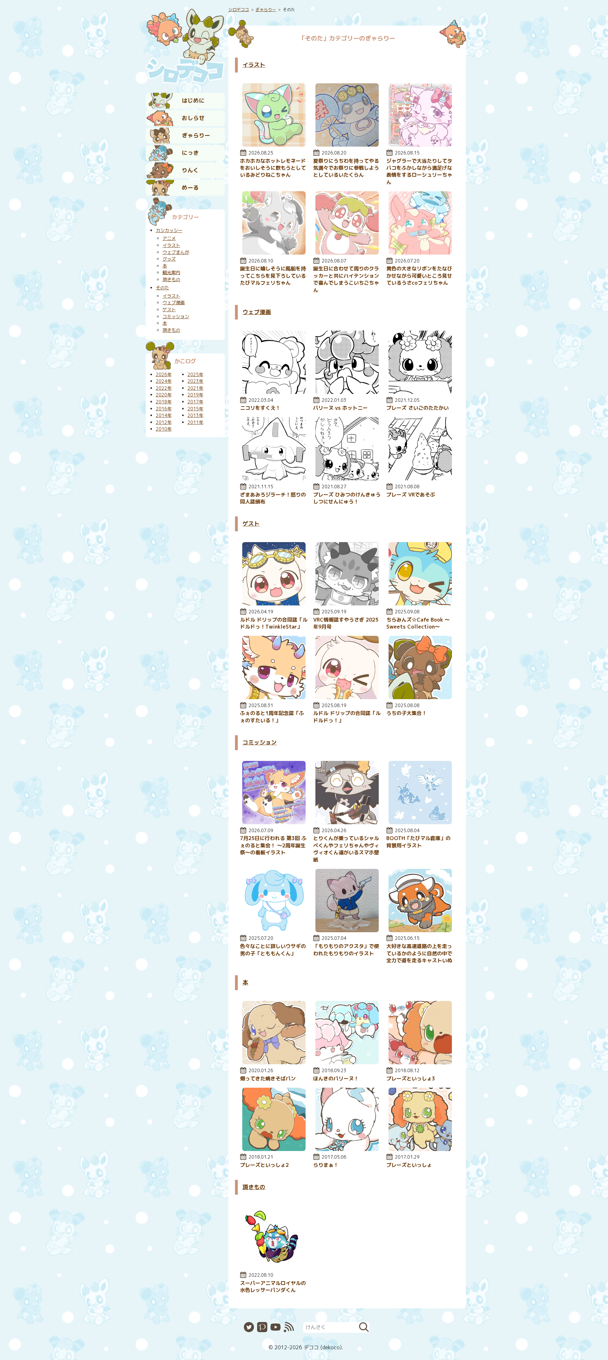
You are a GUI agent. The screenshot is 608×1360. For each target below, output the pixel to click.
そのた (162, 288)
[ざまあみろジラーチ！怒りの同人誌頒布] (274, 478)
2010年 (164, 429)
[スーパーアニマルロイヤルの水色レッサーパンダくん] (274, 1266)
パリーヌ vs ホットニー (340, 407)
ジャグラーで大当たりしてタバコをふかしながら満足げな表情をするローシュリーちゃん (419, 171)
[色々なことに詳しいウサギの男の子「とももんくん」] (274, 930)
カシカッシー (169, 230)
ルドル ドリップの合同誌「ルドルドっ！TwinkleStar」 (273, 623)
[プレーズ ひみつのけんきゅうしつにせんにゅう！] (347, 478)
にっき (190, 153)
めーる (190, 188)
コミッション (260, 742)
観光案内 (171, 272)
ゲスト (251, 524)
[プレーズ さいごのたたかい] (420, 392)
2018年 (164, 402)
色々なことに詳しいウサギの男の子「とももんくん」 (273, 950)
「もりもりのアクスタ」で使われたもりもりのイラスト (346, 950)
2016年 (164, 409)
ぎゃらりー (196, 135)
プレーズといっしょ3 (410, 1078)
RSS (289, 1327)
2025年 (195, 374)
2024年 (164, 381)
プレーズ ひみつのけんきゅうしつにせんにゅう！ (347, 498)
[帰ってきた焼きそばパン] (274, 1062)
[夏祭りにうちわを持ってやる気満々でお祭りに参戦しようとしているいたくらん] (347, 144)
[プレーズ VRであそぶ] (420, 478)
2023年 (195, 381)
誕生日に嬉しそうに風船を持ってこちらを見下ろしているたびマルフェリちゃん (273, 275)
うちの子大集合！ (406, 713)
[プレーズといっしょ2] (274, 1149)
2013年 (195, 415)
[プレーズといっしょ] (420, 1149)
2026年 (164, 374)
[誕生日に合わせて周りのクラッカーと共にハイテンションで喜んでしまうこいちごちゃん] (347, 252)
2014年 (164, 415)
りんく (190, 170)
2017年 (195, 402)
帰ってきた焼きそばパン (268, 1078)
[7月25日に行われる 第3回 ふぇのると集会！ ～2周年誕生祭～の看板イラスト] (274, 822)
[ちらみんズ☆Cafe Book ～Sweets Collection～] (420, 603)
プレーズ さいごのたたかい (417, 407)
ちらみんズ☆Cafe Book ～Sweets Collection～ (418, 623)
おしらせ (193, 118)
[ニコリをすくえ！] (274, 392)
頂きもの (254, 1187)
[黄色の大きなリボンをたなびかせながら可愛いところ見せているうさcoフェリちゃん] (420, 252)
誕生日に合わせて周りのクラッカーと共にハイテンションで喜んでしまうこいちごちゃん (346, 279)
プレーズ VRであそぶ (410, 494)
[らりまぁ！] (347, 1149)
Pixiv (262, 1327)
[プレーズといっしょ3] (420, 1062)
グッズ (169, 259)
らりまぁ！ (326, 1164)
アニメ (169, 238)
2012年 (164, 422)
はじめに (193, 100)
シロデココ (238, 9)
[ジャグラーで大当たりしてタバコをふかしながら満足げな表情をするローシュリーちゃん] (420, 144)
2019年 (195, 395)
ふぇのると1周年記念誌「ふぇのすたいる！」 (272, 717)
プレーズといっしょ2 (264, 1164)
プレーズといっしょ (409, 1164)
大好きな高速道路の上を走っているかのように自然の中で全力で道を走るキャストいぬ (419, 953)
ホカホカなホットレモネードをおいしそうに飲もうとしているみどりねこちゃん (273, 168)
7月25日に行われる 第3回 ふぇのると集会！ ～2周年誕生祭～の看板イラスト (273, 845)
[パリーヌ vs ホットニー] (347, 392)
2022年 (164, 388)
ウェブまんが (175, 252)
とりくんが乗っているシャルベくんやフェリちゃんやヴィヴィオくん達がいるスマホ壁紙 (346, 849)
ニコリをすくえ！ (260, 407)
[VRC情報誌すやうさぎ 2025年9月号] (347, 603)
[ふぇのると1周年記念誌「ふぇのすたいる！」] (274, 697)
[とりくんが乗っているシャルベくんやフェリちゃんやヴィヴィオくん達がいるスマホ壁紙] (347, 822)
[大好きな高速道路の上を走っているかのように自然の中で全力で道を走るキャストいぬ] (420, 930)
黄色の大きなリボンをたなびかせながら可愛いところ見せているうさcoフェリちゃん (419, 275)
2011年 (195, 422)
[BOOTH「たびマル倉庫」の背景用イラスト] (420, 822)
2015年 (195, 409)
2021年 (195, 388)
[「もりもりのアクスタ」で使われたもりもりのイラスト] (347, 930)
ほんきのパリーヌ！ (336, 1078)
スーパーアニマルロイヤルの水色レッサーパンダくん (273, 1287)
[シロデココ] (185, 44)
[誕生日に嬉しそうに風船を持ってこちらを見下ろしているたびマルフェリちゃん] (274, 252)
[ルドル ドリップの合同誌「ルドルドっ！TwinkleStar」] (274, 603)
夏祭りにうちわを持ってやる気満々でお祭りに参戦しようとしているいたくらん (346, 168)
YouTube (275, 1327)
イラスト (254, 65)
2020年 (164, 395)
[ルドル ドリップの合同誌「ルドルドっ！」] (347, 697)
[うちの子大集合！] (420, 697)
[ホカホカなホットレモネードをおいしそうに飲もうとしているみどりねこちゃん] (274, 144)
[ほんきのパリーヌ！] (347, 1062)
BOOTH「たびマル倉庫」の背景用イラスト (418, 842)
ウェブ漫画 (257, 312)
